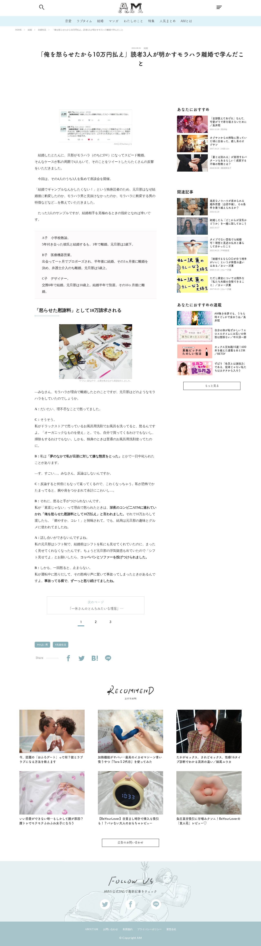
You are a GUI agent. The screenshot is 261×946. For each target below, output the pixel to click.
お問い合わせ (110, 929)
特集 (151, 21)
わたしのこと (133, 21)
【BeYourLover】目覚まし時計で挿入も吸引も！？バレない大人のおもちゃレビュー (128, 821)
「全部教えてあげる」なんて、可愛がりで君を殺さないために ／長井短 (228, 122)
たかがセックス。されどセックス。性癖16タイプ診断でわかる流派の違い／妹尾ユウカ (208, 759)
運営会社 (171, 929)
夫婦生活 (42, 29)
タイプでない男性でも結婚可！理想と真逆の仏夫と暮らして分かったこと (227, 243)
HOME (18, 30)
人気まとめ (167, 21)
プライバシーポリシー (149, 929)
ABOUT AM (91, 929)
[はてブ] (94, 658)
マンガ (113, 21)
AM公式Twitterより (123, 144)
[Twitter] (81, 658)
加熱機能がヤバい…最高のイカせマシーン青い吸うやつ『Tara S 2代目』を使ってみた (130, 759)
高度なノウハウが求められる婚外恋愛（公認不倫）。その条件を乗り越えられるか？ (228, 204)
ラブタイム (84, 21)
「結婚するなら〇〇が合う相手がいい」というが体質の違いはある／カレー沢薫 (228, 262)
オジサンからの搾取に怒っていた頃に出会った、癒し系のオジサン (228, 141)
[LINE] (108, 658)
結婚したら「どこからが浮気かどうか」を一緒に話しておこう (228, 222)
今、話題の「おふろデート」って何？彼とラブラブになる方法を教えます (51, 759)
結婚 (100, 21)
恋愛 (68, 21)
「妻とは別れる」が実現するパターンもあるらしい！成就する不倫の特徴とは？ (228, 160)
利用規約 (128, 929)
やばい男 (43, 644)
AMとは (186, 21)
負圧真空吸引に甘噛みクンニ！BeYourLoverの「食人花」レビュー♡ (208, 821)
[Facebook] (68, 658)
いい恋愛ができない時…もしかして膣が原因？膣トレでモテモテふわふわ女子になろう (51, 821)
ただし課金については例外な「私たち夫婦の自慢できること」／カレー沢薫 (227, 281)
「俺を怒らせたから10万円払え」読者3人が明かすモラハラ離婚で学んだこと (87, 29)
